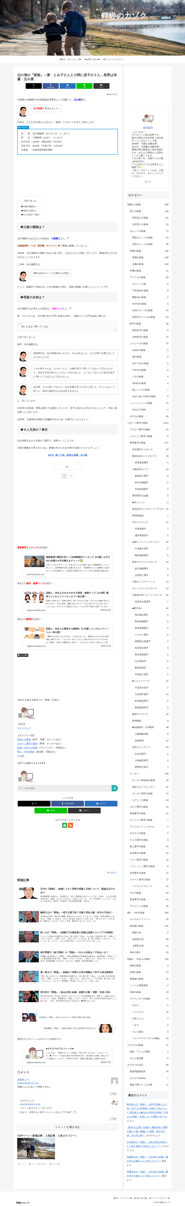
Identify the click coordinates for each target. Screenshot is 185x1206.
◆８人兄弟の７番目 (30, 214)
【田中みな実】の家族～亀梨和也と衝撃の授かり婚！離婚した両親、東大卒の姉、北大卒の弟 (147, 1131)
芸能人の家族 (24, 739)
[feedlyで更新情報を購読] (64, 825)
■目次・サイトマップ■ (123, 1198)
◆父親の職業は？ (29, 206)
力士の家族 (24, 655)
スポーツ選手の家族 (27, 743)
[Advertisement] (67, 175)
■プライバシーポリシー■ (159, 1198)
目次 (26, 200)
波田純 (20, 1079)
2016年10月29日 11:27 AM (28, 1083)
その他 (20, 756)
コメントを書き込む (68, 1127)
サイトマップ (24, 728)
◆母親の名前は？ (29, 210)
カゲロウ (148, 127)
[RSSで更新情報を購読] (70, 825)
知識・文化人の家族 (27, 747)
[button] (101, 86)
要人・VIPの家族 (25, 751)
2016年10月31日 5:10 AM (30, 1104)
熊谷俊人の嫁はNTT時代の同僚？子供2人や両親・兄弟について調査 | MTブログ (147, 1116)
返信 (114, 1094)
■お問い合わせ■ (140, 1198)
